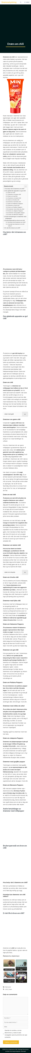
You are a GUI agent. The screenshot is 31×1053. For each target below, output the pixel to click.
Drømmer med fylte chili (14, 201)
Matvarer (8, 987)
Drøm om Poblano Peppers (15, 207)
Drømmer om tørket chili (14, 198)
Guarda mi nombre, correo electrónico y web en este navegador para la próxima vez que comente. (16, 1034)
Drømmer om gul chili (13, 205)
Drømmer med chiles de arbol (16, 209)
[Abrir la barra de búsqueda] (21, 2)
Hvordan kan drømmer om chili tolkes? (16, 225)
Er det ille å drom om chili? (12, 228)
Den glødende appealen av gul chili (15, 190)
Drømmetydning (9, 2)
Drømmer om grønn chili (14, 194)
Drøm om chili (11, 192)
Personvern (25, 1049)
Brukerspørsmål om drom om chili (15, 220)
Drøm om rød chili (12, 196)
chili (6, 989)
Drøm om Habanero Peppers (15, 203)
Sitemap (20, 1049)
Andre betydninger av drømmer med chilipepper (15, 217)
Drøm (10, 989)
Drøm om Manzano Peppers (15, 214)
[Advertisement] (15, 20)
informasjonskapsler (15, 1051)
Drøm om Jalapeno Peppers (15, 211)
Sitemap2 (23, 1051)
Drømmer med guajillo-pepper (16, 212)
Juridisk (7, 1051)
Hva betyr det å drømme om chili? (14, 188)
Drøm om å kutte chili (13, 200)
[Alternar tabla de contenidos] (24, 186)
